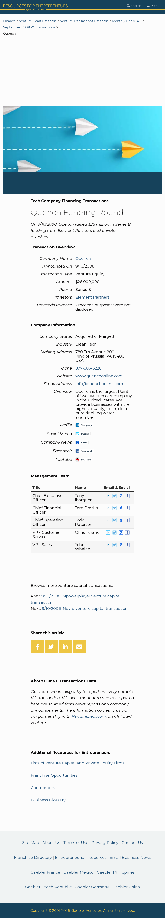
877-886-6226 (88, 368)
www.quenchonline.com (99, 376)
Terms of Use (75, 842)
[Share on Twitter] (51, 646)
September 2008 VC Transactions (29, 27)
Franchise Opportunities (54, 775)
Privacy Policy (105, 842)
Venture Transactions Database (84, 21)
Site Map (30, 842)
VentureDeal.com (89, 716)
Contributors (43, 787)
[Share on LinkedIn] (65, 646)
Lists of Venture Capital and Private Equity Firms (78, 763)
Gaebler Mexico (78, 872)
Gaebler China (126, 887)
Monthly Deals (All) (127, 21)
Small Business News (130, 857)
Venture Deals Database (38, 21)
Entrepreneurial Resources (81, 857)
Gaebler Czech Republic (48, 887)
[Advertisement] (82, 71)
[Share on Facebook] (37, 646)
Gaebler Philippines (116, 872)
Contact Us (132, 842)
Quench (83, 258)
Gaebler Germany (92, 887)
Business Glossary (48, 800)
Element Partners (92, 297)
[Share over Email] (79, 646)
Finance (9, 21)
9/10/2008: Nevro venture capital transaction (85, 608)
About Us (51, 842)
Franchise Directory (33, 857)
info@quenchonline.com (99, 384)
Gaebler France (45, 872)
